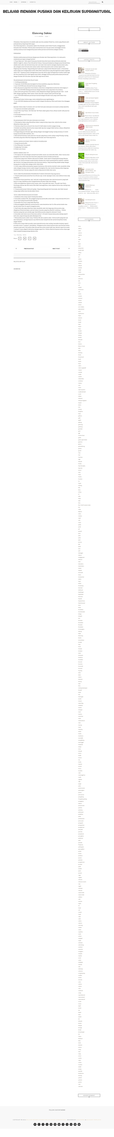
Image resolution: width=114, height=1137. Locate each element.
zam (79, 1084)
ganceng (80, 424)
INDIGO (80, 511)
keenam (80, 588)
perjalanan (81, 834)
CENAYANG (81, 378)
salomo (80, 923)
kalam (79, 568)
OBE (79, 781)
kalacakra (80, 564)
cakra (79, 365)
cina (79, 385)
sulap (79, 993)
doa (79, 407)
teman (80, 1023)
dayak (79, 403)
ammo (79, 263)
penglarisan (81, 827)
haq (79, 453)
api (79, 281)
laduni (79, 677)
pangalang (81, 797)
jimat (79, 546)
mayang (80, 729)
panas (80, 792)
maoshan (80, 716)
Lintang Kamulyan (82, 688)
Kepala (80, 598)
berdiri (80, 337)
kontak (80, 642)
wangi (79, 1069)
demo (79, 405)
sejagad (80, 938)
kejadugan (81, 592)
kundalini (80, 659)
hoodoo (80, 479)
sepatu (80, 956)
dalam (79, 396)
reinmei (80, 901)
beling (79, 335)
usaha (80, 1058)
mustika (80, 770)
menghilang (81, 740)
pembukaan (81, 818)
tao (79, 1010)
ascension (81, 289)
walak (79, 1067)
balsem (80, 318)
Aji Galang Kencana (90, 199)
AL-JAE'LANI (81, 250)
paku (79, 786)
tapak (79, 1012)
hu (79, 481)
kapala (80, 570)
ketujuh (80, 616)
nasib (79, 777)
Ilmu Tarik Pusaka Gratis (84, 505)
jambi (79, 524)
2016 (79, 226)
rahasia (80, 879)
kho (79, 618)
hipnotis (80, 468)
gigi (79, 433)
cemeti (80, 376)
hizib (79, 474)
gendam (80, 429)
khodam (80, 620)
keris (79, 605)
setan (79, 960)
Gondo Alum (81, 435)
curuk (79, 394)
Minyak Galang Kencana (91, 154)
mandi (79, 707)
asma (79, 294)
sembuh (80, 947)
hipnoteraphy (81, 466)
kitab (79, 633)
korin (79, 646)
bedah (80, 331)
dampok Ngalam (82, 400)
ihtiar (79, 498)
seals (79, 934)
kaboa (80, 555)
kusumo (80, 668)
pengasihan (81, 825)
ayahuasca (81, 313)
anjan (79, 272)
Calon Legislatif (82, 368)
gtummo (80, 442)
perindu (80, 831)
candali (80, 372)
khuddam (80, 627)
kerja (79, 607)
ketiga (79, 614)
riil (78, 905)
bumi (79, 363)
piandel (80, 842)
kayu (79, 581)
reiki (79, 899)
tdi (79, 1019)
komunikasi (81, 640)
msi (79, 760)
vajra (79, 1060)
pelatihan (80, 814)
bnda (79, 355)
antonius (80, 278)
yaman (80, 1077)
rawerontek (81, 895)
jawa (79, 537)
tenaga (80, 1027)
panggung (80, 801)
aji (78, 241)
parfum (80, 807)
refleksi (80, 897)
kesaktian (80, 609)
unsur (79, 1056)
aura (79, 311)
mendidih (80, 738)
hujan (79, 483)
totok (79, 1043)
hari (79, 455)
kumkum (80, 657)
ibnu (79, 490)
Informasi (23, 2)
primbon (80, 855)
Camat (80, 370)
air (79, 237)
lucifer (79, 699)
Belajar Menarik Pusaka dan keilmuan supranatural (57, 11)
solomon (80, 971)
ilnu (79, 507)
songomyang (81, 973)
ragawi (80, 877)
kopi (79, 644)
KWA (79, 672)
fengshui (80, 411)
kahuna (80, 559)
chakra (80, 383)
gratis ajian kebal (82, 439)
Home (11, 2)
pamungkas (81, 790)
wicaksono (81, 1073)
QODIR (80, 868)
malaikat (80, 705)
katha (79, 579)
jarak (79, 527)
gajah (79, 420)
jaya (79, 540)
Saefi (79, 914)
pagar (79, 784)
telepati (80, 1021)
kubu (79, 653)
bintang (80, 352)
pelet (79, 816)
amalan (80, 261)
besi (79, 342)
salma (79, 921)
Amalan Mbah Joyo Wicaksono (90, 185)
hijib (79, 459)
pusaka (80, 864)
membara (80, 736)
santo (79, 929)
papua (80, 803)
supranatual (81, 997)
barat (79, 320)
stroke (80, 977)
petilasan (80, 838)
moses (80, 757)
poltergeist (81, 847)
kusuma (80, 664)
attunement (81, 309)
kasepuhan (81, 577)
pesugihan (81, 836)
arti (79, 285)
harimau (80, 457)
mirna (79, 753)
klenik (79, 638)
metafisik (80, 744)
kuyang (80, 670)
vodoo (80, 1062)
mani (79, 712)
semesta (80, 949)
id (78, 494)
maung (80, 725)
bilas (79, 350)
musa (79, 768)
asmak (80, 296)
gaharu (80, 416)
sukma (80, 984)
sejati (79, 940)
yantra (80, 1082)
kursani (80, 662)
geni (79, 431)
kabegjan (80, 553)
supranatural (81, 999)
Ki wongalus (81, 629)
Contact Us (32, 2)
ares (79, 283)
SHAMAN (80, 962)
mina (79, 749)
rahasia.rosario (82, 881)
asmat (79, 300)
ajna (79, 246)
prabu (79, 851)
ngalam (80, 779)
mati (79, 723)
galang (80, 422)
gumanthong (81, 446)
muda (79, 762)
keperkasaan (81, 603)
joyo (79, 548)
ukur (79, 1051)
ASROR (80, 302)
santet (80, 927)
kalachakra (81, 566)
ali (78, 257)
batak (79, 322)
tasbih (79, 1017)
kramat (80, 648)
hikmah (80, 461)
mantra (80, 714)
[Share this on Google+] (29, 238)
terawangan (81, 1032)
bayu (79, 328)
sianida (80, 964)
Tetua (79, 1036)
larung (80, 681)
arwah (80, 287)
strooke (80, 979)
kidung (80, 631)
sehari (80, 936)
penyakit (80, 829)
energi (80, 409)
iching (79, 492)
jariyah (80, 531)
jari (79, 529)
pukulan (80, 860)
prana (79, 853)
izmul (79, 522)
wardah (80, 1071)
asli (79, 291)
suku (79, 988)
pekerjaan (81, 812)
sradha (80, 975)
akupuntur (81, 248)
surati (79, 1001)
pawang (80, 810)
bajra (79, 315)
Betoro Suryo (81, 346)
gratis (79, 437)
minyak (80, 751)
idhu (79, 496)
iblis (79, 487)
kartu (79, 575)
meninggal (81, 742)
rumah (80, 912)
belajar (80, 333)
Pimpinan (80, 844)
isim (79, 520)
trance (80, 1047)
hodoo (80, 476)
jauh (79, 535)
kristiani (80, 651)
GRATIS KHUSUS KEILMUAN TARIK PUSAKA (92, 126)
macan (80, 701)
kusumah (80, 666)
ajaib (79, 239)
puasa (80, 858)
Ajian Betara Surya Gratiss (92, 112)
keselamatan (81, 611)
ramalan (80, 888)
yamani (80, 1080)
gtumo (79, 444)
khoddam (80, 622)
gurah (79, 450)
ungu (79, 1053)
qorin (79, 871)
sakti (79, 919)
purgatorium (81, 862)
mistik (79, 755)
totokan (80, 1045)
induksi (80, 516)
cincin (79, 387)
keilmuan (80, 590)
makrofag (80, 703)
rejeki (79, 903)
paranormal (81, 805)
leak (79, 683)
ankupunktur (81, 274)
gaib (79, 418)
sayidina (80, 932)
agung (79, 235)
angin (79, 270)
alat (79, 254)
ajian (79, 244)
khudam (80, 625)
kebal (79, 583)
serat (79, 958)
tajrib (79, 1006)
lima (79, 686)
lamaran (80, 679)
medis (79, 733)
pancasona (81, 794)
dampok (80, 398)
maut (79, 727)
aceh (79, 230)
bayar (79, 326)
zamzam (80, 1086)
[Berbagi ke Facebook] (19, 238)
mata (79, 718)
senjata (80, 953)
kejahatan (80, 594)
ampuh (80, 265)
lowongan (80, 696)
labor (79, 675)
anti (79, 276)
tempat (80, 1025)
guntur (80, 448)
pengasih (80, 823)
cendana (80, 381)
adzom (80, 233)
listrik (79, 692)
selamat (80, 942)
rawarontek (81, 892)
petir (79, 840)
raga (79, 875)
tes (79, 1034)
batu (79, 324)
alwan (79, 259)
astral (79, 304)
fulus (79, 413)
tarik (79, 1014)
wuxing (80, 1075)
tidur (79, 1040)
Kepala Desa (81, 601)
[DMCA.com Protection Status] (83, 51)
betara (80, 344)
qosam (80, 873)
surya (79, 1003)
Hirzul (79, 470)
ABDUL (80, 228)
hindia (79, 463)
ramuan (80, 890)
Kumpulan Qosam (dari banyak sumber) (91, 69)
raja (79, 884)
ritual (79, 908)
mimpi (79, 747)
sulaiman (80, 990)
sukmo (24, 234)
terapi (79, 1030)
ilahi (79, 500)
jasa (79, 533)
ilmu (79, 503)
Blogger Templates (94, 1119)
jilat (79, 544)
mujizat (80, 764)
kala (79, 561)
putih (79, 866)
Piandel (15, 2)
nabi (79, 773)
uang (79, 1049)
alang (79, 252)
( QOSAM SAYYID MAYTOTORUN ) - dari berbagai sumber (90, 170)
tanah (79, 1008)
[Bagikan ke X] (24, 238)
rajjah (79, 886)
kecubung (80, 585)
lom (79, 694)
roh (79, 910)
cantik (79, 374)
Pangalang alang (82, 799)
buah (79, 359)
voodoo (80, 1064)
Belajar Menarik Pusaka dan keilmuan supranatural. (46, 1119)
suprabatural (81, 995)
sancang (80, 925)
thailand (80, 1038)
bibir (79, 348)
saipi (79, 916)
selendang (81, 945)
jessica (80, 542)
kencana (80, 596)
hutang (80, 485)
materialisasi (81, 720)
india (79, 509)
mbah (79, 731)
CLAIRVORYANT (82, 392)
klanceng (19, 234)
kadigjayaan (81, 557)
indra (79, 514)
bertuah (80, 339)
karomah (80, 572)
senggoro (80, 951)
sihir (79, 966)
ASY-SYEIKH (81, 307)
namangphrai (81, 775)
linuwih (80, 690)
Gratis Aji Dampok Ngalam (91, 98)
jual (79, 551)
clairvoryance (81, 389)
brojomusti (81, 357)
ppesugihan (81, 849)
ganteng (80, 426)
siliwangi (80, 969)
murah (80, 766)
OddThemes (81, 1119)
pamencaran (81, 788)
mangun (80, 709)
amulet (80, 267)
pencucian (81, 821)
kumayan (80, 655)
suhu (79, 982)
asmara (80, 298)
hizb (79, 472)
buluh (79, 361)
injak (79, 518)
